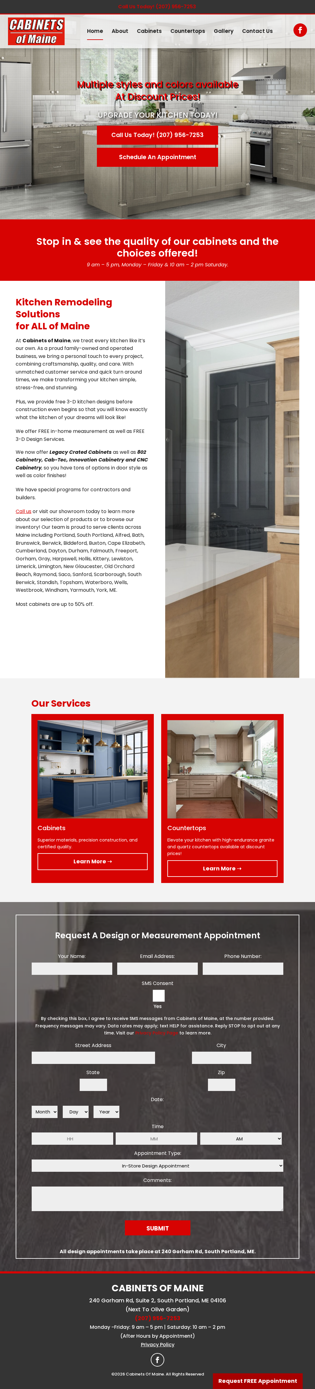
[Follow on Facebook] (300, 30)
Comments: (157, 1180)
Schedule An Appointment (157, 157)
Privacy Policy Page (156, 1033)
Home (95, 31)
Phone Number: (242, 956)
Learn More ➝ (93, 861)
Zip (221, 1072)
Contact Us (257, 31)
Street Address (93, 1045)
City (221, 1045)
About (120, 31)
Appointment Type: (157, 1153)
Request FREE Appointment (257, 1381)
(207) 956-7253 (157, 1318)
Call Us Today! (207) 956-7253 (157, 6)
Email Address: (157, 956)
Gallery (223, 31)
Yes (158, 1006)
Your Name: (72, 956)
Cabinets (149, 31)
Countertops (187, 31)
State (93, 1072)
